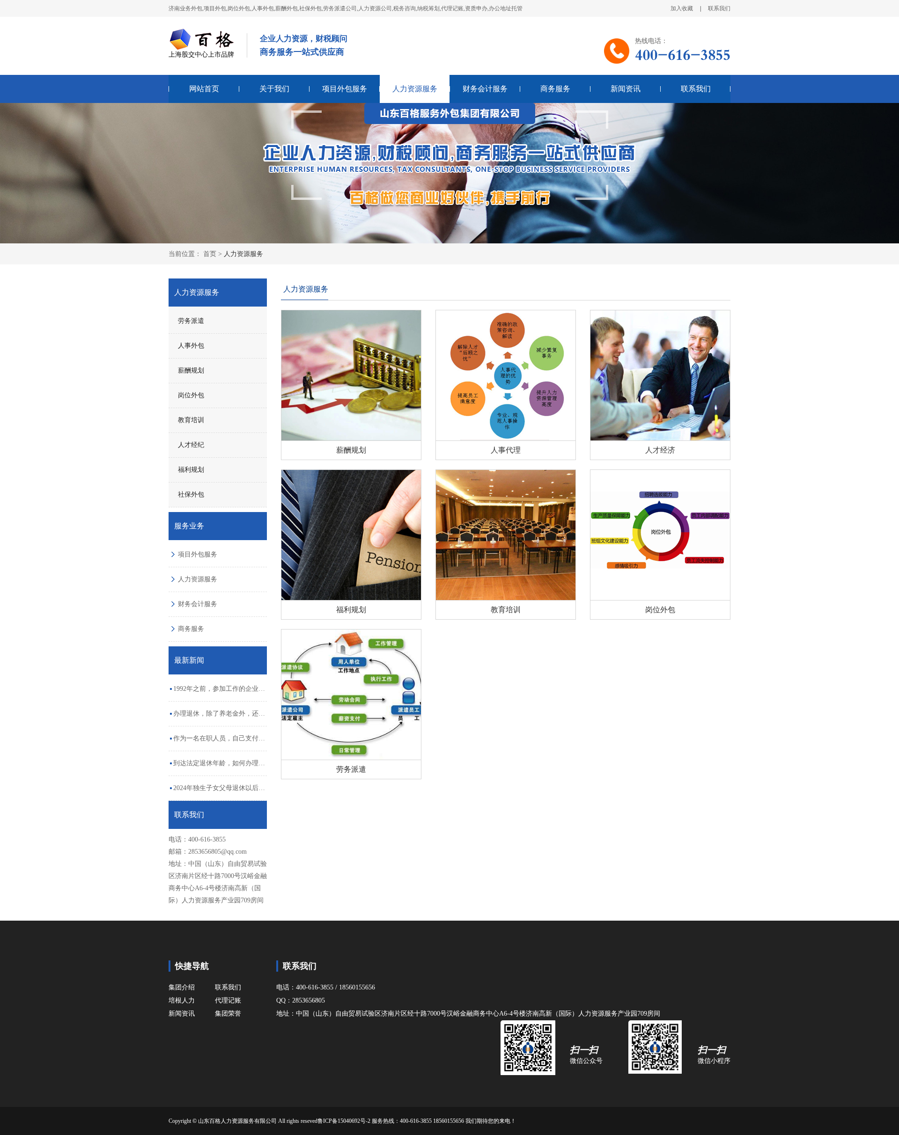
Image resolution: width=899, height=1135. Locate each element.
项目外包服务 (344, 89)
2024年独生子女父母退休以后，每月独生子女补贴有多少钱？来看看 (219, 792)
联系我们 (719, 8)
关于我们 (274, 89)
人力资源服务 (414, 89)
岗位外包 (191, 395)
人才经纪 (191, 444)
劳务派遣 (191, 320)
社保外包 (191, 494)
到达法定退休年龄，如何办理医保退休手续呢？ (219, 768)
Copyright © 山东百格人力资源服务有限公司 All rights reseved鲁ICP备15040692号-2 (270, 1121)
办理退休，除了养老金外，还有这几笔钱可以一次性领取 (219, 718)
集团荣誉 (228, 1013)
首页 (209, 253)
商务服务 (555, 89)
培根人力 (182, 1000)
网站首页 (204, 89)
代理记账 (228, 1000)
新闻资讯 (626, 89)
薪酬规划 (191, 370)
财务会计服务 (485, 89)
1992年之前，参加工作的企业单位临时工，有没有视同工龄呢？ (219, 693)
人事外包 (191, 345)
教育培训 (191, 420)
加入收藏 (682, 8)
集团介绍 (182, 987)
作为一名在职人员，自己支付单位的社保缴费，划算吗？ (219, 743)
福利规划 (191, 469)
